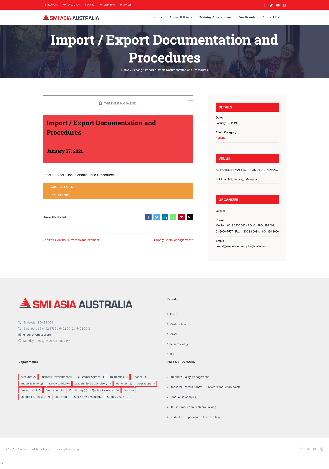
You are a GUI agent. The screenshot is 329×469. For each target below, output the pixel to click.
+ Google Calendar (63, 187)
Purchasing (78, 390)
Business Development (57, 377)
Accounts (28, 377)
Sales (129, 390)
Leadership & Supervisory (92, 383)
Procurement (31, 390)
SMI (172, 354)
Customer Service (91, 377)
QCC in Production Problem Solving (193, 407)
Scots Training (179, 344)
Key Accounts (59, 383)
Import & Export (32, 383)
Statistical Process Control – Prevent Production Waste (205, 387)
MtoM (173, 334)
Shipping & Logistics (35, 397)
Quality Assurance (105, 390)
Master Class (178, 324)
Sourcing (62, 397)
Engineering (118, 377)
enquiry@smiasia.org (37, 334)
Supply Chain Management (172, 240)
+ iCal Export (59, 195)
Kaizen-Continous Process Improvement (72, 240)
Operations (146, 383)
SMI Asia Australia (17, 449)
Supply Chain (118, 397)
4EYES (173, 314)
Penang (220, 137)
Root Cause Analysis (183, 397)
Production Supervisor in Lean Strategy (195, 417)
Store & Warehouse (88, 397)
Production (55, 390)
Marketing (124, 383)
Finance (139, 377)
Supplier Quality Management (189, 377)
